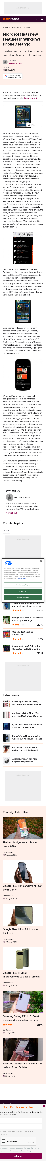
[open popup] (39, 125)
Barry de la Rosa (15, 63)
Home (5, 27)
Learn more (29, 98)
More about (11, 513)
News (6, 531)
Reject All (23, 591)
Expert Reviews (11, 19)
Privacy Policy (26, 1151)
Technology (16, 27)
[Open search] (35, 19)
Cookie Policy (21, 578)
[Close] (41, 561)
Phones (27, 27)
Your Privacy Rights (23, 585)
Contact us (8, 1104)
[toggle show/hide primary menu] (42, 19)
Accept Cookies (23, 597)
